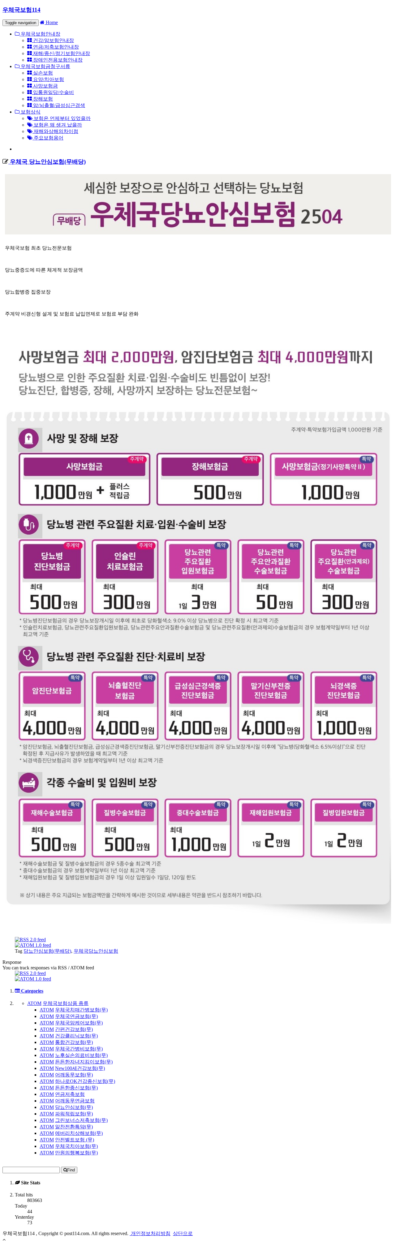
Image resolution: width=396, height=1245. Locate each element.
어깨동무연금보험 (75, 1100)
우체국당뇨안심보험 (96, 951)
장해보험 (42, 98)
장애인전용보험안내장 (57, 59)
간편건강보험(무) (74, 1029)
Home (51, 22)
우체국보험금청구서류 (44, 66)
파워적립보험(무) (74, 1113)
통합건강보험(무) (74, 1042)
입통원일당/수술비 (53, 92)
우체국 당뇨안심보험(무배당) (47, 161)
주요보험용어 (47, 137)
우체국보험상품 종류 (65, 1003)
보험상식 (30, 111)
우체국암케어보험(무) (79, 1022)
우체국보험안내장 (39, 33)
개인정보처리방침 (150, 1233)
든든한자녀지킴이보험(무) (84, 1061)
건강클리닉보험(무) (76, 1035)
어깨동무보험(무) (74, 1074)
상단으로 (183, 1233)
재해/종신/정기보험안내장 (61, 53)
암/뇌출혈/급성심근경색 (58, 105)
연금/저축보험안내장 (55, 46)
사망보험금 (45, 85)
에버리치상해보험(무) (79, 1133)
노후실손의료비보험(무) (81, 1055)
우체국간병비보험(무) (79, 1048)
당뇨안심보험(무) (74, 1107)
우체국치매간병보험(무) (81, 1009)
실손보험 (42, 72)
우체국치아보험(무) (76, 1146)
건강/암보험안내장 (53, 40)
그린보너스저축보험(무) (81, 1120)
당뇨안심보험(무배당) (47, 951)
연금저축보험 (70, 1094)
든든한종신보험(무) (76, 1087)
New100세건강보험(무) (80, 1068)
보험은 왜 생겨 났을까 (57, 124)
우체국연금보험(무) (76, 1016)
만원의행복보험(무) (76, 1152)
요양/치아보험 (48, 79)
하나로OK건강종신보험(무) (85, 1081)
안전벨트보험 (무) (74, 1139)
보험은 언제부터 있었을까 (61, 118)
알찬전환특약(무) (74, 1126)
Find (71, 1170)
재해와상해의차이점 (55, 131)
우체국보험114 (21, 9)
